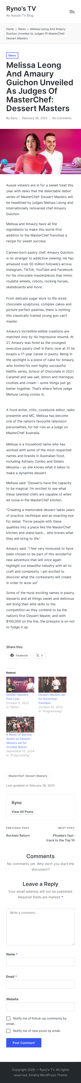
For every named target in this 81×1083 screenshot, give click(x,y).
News (12, 55)
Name (11, 954)
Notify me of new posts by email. (37, 1031)
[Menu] (72, 11)
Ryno (17, 802)
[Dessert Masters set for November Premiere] (52, 685)
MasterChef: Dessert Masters (28, 775)
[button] (22, 811)
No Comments (61, 118)
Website (12, 999)
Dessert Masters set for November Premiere (51, 699)
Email (11, 977)
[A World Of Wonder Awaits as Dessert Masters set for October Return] (20, 725)
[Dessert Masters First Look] (20, 685)
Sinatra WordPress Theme (48, 1075)
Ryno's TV (21, 8)
